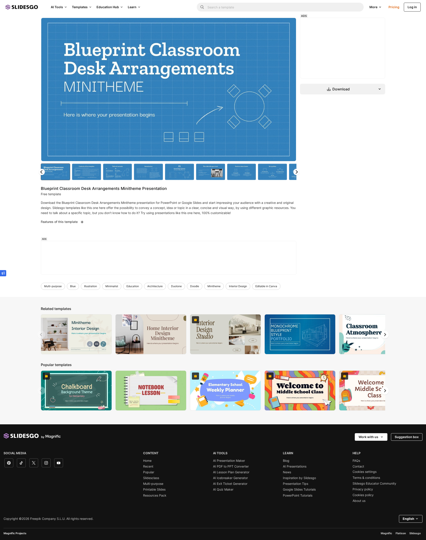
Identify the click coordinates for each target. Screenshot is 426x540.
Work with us (368, 437)
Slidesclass (151, 478)
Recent (148, 466)
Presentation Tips (295, 483)
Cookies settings (365, 472)
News (287, 472)
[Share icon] (288, 24)
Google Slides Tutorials (299, 489)
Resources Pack (154, 495)
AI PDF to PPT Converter (231, 466)
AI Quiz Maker (223, 489)
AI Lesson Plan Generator (231, 472)
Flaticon (401, 533)
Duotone (176, 286)
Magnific (386, 533)
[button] (296, 172)
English (408, 519)
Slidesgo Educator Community (374, 483)
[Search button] (202, 7)
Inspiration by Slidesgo (299, 478)
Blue (73, 286)
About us (359, 501)
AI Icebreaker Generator (230, 478)
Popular (148, 472)
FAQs (356, 460)
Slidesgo (415, 533)
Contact (358, 466)
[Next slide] (290, 90)
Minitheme (214, 286)
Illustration (90, 286)
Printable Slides (154, 489)
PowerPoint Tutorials (297, 495)
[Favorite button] (277, 24)
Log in (412, 7)
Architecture (155, 286)
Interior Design (238, 286)
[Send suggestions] (3, 273)
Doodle (194, 286)
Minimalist (111, 286)
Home (147, 460)
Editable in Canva (266, 286)
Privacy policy (363, 489)
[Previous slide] (41, 335)
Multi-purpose (53, 286)
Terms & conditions (366, 478)
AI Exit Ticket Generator (230, 483)
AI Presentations (294, 466)
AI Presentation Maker (229, 460)
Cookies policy (363, 495)
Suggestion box (407, 437)
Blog (286, 460)
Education (132, 286)
